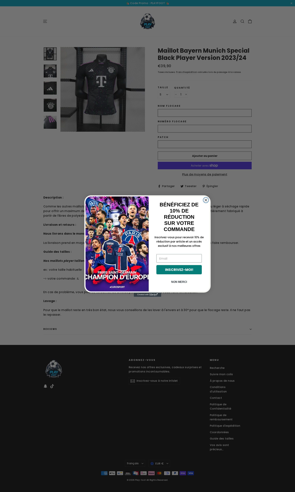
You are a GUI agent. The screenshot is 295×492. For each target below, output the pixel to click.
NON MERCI (179, 281)
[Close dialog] (206, 200)
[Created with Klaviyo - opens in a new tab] (147, 295)
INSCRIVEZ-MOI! (179, 269)
